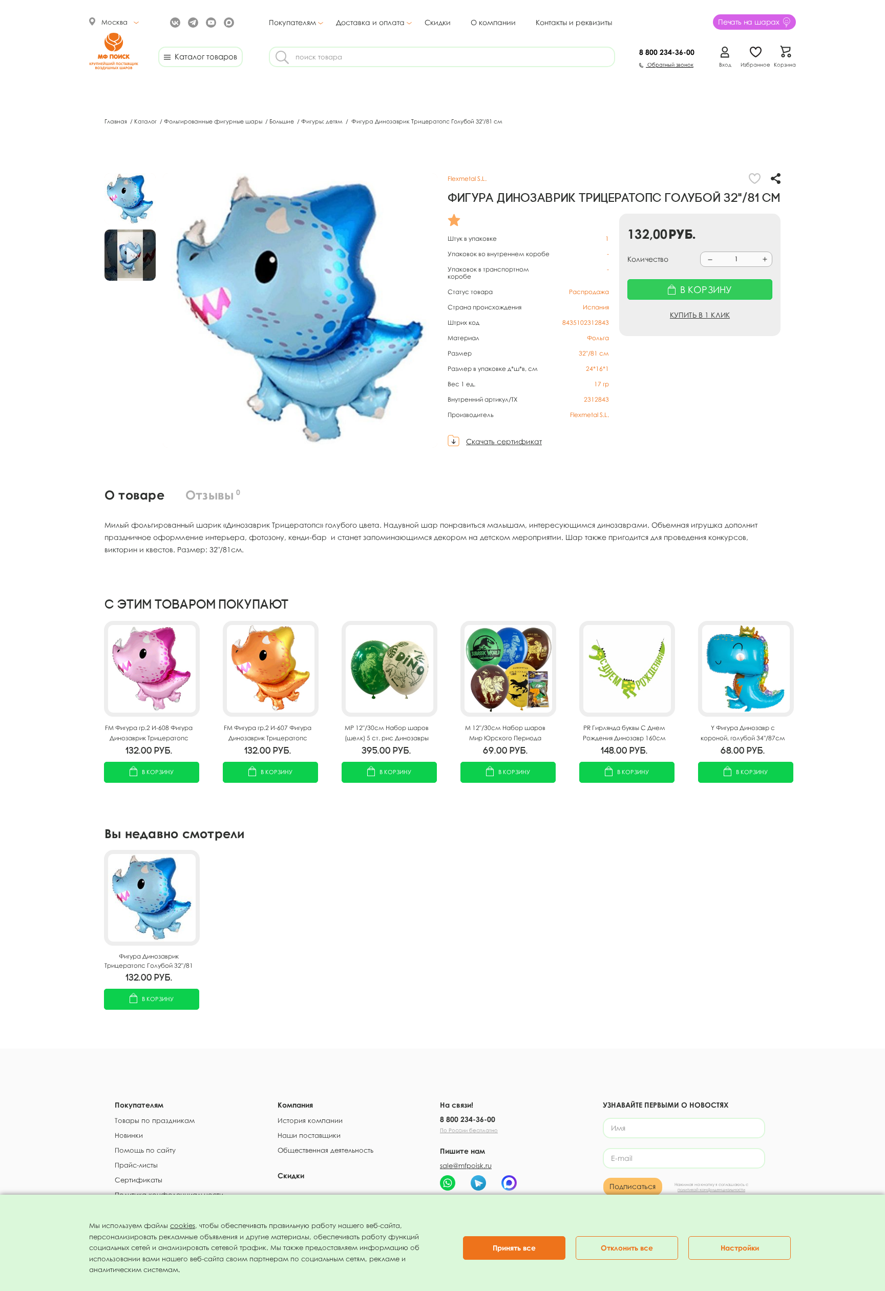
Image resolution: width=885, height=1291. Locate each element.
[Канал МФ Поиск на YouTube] (209, 21)
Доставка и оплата (370, 22)
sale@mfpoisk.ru (466, 1165)
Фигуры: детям (322, 121)
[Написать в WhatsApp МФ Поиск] (447, 1183)
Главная (116, 121)
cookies (182, 1225)
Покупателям (292, 22)
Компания (295, 1104)
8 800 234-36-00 (467, 1119)
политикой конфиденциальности (711, 1189)
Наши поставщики (309, 1135)
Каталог (146, 121)
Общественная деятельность (325, 1150)
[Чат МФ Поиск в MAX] (509, 1183)
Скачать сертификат (504, 441)
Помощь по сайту (145, 1150)
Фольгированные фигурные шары (214, 121)
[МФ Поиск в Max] (227, 21)
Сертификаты (138, 1180)
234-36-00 (666, 52)
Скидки (438, 22)
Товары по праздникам (155, 1120)
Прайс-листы (136, 1165)
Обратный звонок (669, 64)
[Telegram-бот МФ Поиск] (478, 1183)
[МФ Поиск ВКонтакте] (173, 21)
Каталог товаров (204, 56)
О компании (493, 22)
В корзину (158, 771)
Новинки (129, 1135)
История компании (310, 1120)
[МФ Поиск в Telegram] (191, 21)
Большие (282, 121)
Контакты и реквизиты (574, 22)
